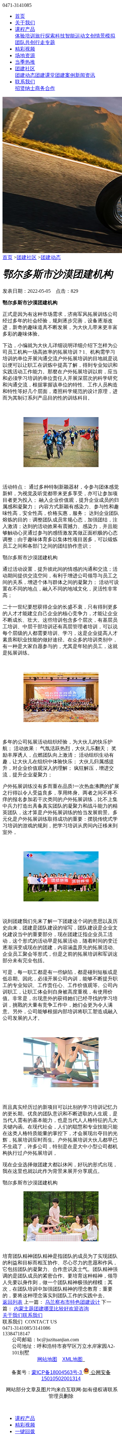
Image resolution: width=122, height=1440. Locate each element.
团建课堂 (45, 75)
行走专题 (45, 42)
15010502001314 (61, 1378)
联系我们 (25, 81)
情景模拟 (105, 35)
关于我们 (25, 22)
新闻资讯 (85, 75)
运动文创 (85, 35)
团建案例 (65, 75)
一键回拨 (25, 1431)
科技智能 (65, 35)
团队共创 (25, 42)
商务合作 (45, 88)
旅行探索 (45, 35)
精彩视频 (25, 49)
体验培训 (25, 35)
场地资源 (25, 55)
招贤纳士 (25, 88)
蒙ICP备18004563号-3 (57, 1372)
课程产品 (25, 29)
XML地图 (72, 1359)
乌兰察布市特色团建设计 (72, 1302)
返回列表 (13, 1302)
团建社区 (25, 68)
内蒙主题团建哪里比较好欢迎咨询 (51, 1308)
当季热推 (25, 62)
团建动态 (25, 75)
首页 (20, 16)
